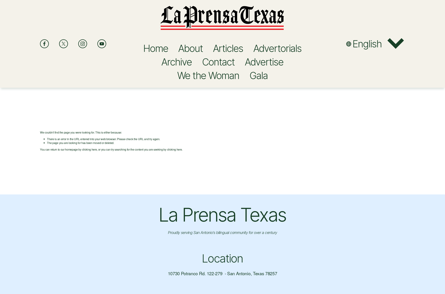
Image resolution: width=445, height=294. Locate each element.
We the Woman (208, 75)
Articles (228, 48)
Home (155, 48)
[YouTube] (101, 43)
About (190, 48)
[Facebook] (44, 43)
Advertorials (277, 48)
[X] (63, 43)
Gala (259, 75)
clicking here (89, 149)
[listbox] (375, 44)
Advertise (264, 62)
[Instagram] (82, 43)
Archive (176, 62)
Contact (218, 62)
